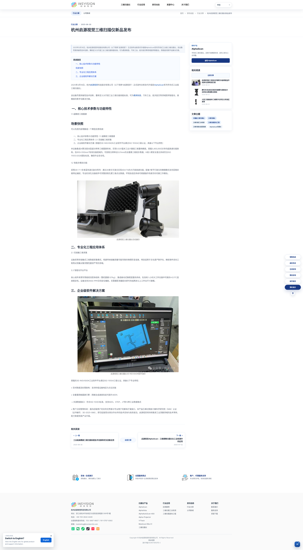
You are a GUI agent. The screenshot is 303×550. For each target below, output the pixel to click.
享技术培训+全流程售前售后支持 (146, 478)
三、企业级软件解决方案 (86, 76)
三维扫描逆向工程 (214, 122)
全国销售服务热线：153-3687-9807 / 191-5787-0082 (91, 521)
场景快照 (79, 68)
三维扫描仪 (211, 118)
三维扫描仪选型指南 (199, 127)
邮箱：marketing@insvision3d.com (84, 524)
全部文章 (128, 440)
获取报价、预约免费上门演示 (91, 478)
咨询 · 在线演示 (87, 476)
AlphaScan (159, 85)
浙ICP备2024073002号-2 (151, 543)
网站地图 (151, 540)
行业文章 (74, 24)
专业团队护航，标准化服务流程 (201, 478)
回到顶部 (293, 293)
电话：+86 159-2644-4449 (81, 517)
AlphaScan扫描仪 (215, 127)
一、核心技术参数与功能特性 (88, 64)
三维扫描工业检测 (198, 122)
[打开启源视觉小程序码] (83, 529)
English (46, 540)
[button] (223, 4)
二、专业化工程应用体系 (86, 72)
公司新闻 (86, 13)
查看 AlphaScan (211, 60)
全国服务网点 (140, 476)
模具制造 (137, 95)
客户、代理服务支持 (198, 476)
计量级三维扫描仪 (198, 118)
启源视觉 (94, 85)
